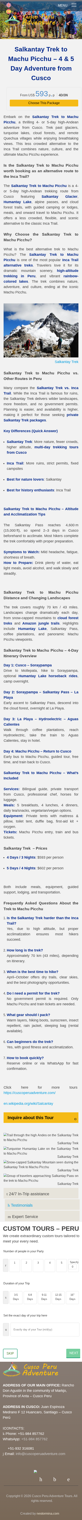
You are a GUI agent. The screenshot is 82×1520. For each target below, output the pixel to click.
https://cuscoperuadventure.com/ (30, 1093)
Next (73, 1353)
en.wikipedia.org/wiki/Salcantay (28, 1104)
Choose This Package (44, 103)
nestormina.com (48, 1513)
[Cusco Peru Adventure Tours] (29, 20)
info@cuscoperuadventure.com (40, 1454)
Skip (10, 1353)
